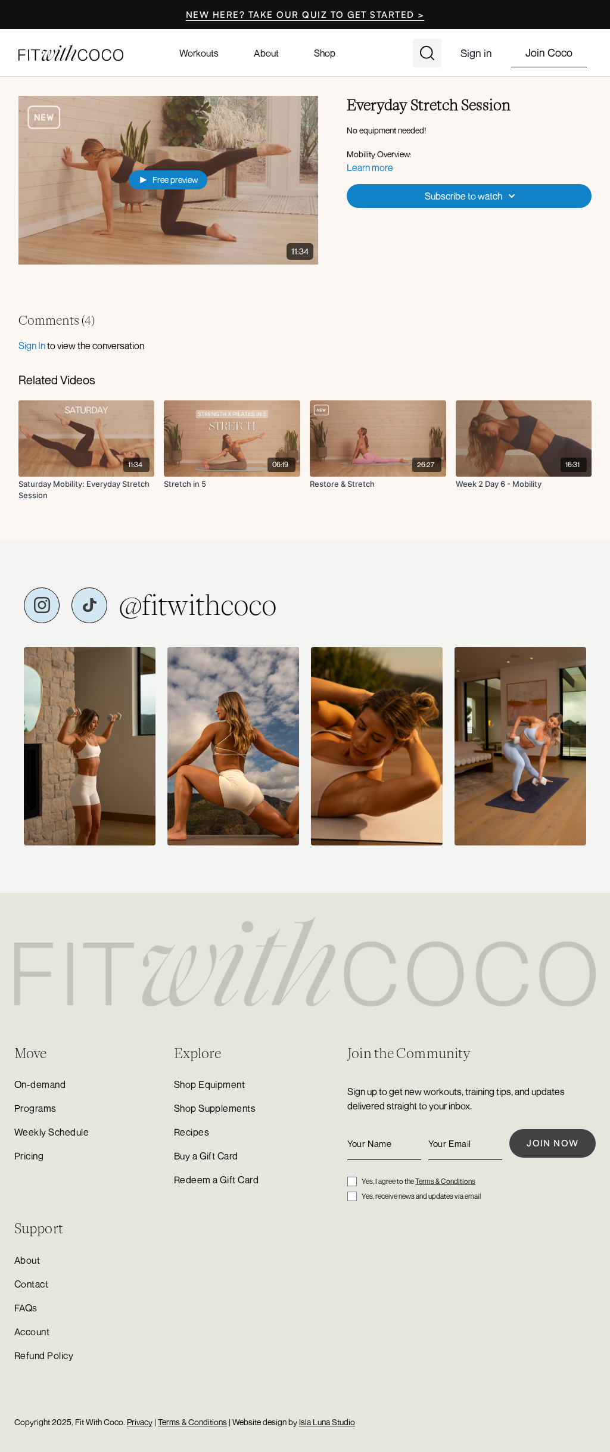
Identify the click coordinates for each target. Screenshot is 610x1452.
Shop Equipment (209, 1084)
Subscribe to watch (463, 196)
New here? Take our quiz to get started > (305, 14)
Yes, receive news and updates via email (421, 1196)
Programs (35, 1108)
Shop (324, 53)
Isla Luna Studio (327, 1422)
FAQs (26, 1308)
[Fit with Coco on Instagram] (42, 605)
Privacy (139, 1422)
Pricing (28, 1156)
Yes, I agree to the (418, 1181)
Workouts (199, 53)
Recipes (191, 1132)
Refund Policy (43, 1355)
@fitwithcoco (197, 605)
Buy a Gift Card (206, 1156)
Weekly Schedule (51, 1132)
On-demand (40, 1084)
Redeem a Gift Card (216, 1180)
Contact (31, 1284)
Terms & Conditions (445, 1181)
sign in (31, 346)
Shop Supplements (215, 1108)
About (266, 53)
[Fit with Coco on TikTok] (89, 605)
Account (31, 1332)
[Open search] (427, 53)
